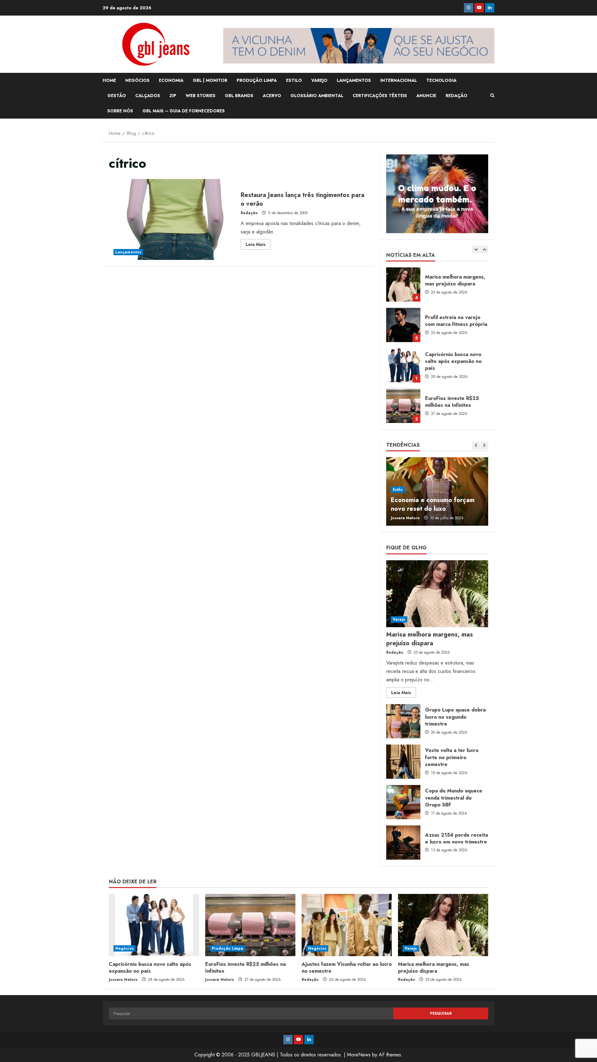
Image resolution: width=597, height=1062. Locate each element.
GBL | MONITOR (210, 80)
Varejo (399, 619)
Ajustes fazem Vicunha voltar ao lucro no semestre (347, 968)
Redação (249, 213)
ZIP (172, 95)
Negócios (124, 948)
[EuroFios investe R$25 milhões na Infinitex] (250, 925)
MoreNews (359, 1054)
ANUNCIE (426, 95)
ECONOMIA (171, 80)
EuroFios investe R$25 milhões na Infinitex (403, 406)
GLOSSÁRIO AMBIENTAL (316, 95)
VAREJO (319, 80)
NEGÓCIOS (137, 80)
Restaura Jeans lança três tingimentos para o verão (172, 219)
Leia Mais (258, 245)
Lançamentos (128, 252)
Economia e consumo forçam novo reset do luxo (432, 504)
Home (109, 80)
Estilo (398, 489)
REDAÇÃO (456, 95)
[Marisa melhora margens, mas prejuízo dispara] (437, 593)
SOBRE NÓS (120, 111)
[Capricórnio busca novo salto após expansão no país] (154, 925)
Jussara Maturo (405, 518)
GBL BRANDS (239, 95)
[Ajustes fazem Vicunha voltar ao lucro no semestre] (347, 925)
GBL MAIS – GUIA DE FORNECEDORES (183, 111)
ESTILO (294, 80)
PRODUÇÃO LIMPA (257, 80)
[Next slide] (484, 249)
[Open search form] (492, 95)
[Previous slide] (476, 249)
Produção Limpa (227, 948)
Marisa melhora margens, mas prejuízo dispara (403, 284)
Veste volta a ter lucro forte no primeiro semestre (403, 762)
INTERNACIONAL (398, 80)
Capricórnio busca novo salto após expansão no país (403, 365)
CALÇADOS (147, 95)
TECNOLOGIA (441, 80)
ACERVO (272, 95)
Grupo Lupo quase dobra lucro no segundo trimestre (403, 721)
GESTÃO (116, 95)
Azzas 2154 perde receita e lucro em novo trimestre (403, 842)
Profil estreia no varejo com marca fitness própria (403, 325)
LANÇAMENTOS (354, 80)
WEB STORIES (200, 95)
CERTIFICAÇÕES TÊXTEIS (380, 95)
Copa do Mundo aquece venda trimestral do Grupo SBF (403, 802)
